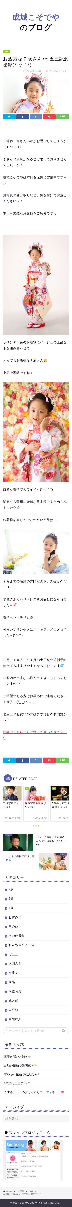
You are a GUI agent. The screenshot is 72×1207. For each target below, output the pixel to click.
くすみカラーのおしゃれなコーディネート (32, 1092)
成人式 (13, 1000)
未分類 (13, 1010)
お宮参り (15, 917)
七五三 (13, 954)
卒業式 (13, 972)
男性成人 (15, 1019)
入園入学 (15, 963)
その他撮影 (17, 935)
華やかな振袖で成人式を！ (22, 1074)
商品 (12, 982)
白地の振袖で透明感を (19, 1065)
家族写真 (15, 991)
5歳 (11, 898)
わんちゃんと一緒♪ (22, 945)
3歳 (11, 889)
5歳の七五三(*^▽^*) (18, 1083)
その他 (13, 926)
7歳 (6, 51)
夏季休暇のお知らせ (17, 1056)
